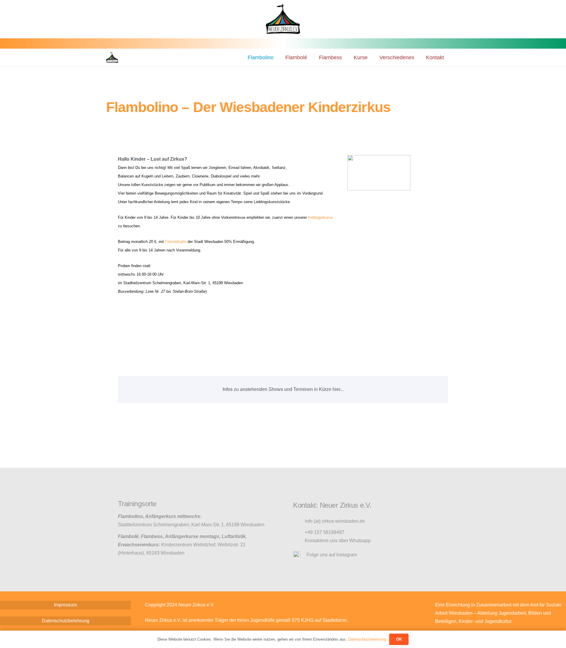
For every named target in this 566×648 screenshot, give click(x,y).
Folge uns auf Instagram (332, 554)
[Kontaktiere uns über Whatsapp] (299, 541)
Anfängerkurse (320, 217)
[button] (312, 57)
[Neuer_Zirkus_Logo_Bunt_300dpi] (112, 57)
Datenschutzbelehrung (65, 620)
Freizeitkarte (175, 241)
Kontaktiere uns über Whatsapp (338, 540)
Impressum (65, 604)
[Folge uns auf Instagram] (300, 554)
